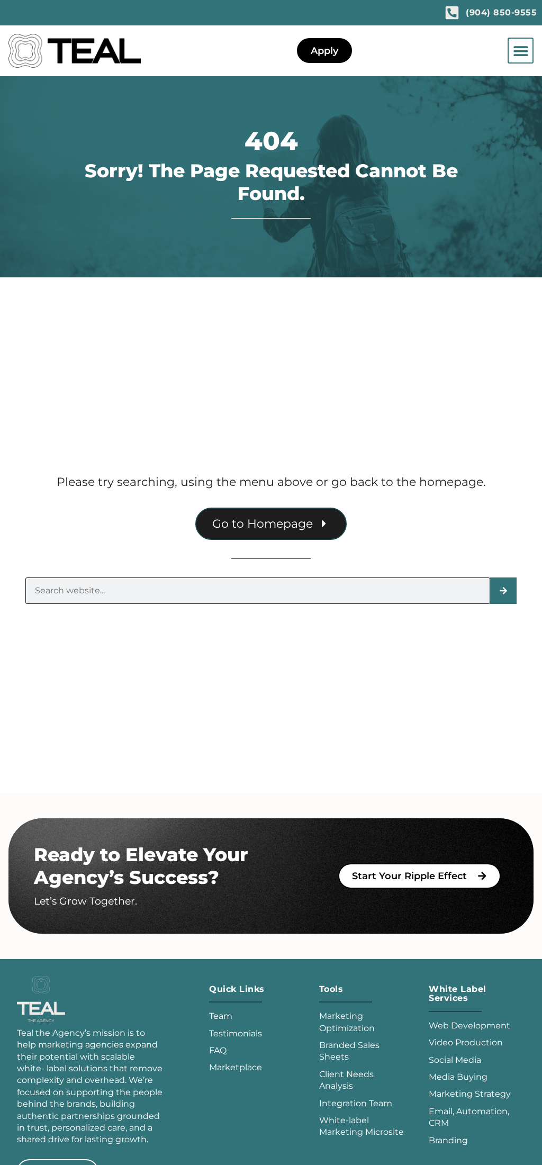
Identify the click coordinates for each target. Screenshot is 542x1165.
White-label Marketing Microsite (361, 1126)
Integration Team (355, 1103)
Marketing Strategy (470, 1094)
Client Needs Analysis (346, 1080)
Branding (448, 1140)
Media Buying (458, 1077)
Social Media (455, 1060)
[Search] (503, 590)
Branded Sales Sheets (349, 1051)
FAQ (218, 1050)
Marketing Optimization (347, 1022)
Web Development (469, 1025)
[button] (521, 51)
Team (220, 1016)
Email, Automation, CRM (469, 1117)
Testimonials (235, 1033)
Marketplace (235, 1067)
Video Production (466, 1042)
